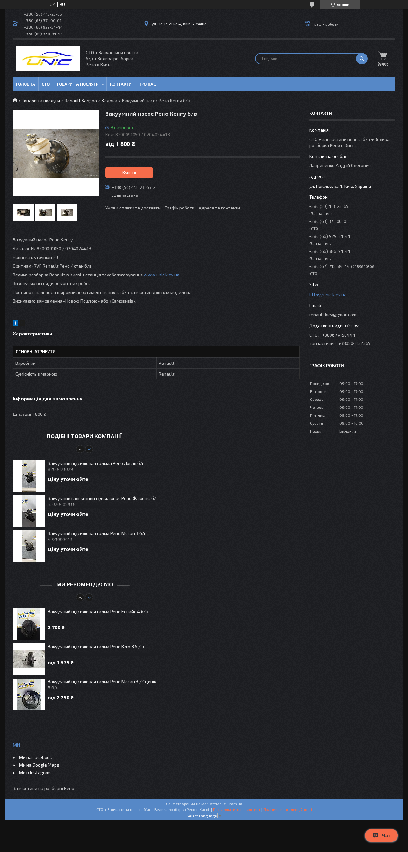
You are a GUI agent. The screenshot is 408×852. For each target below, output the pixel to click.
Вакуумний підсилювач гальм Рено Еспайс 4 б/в (98, 611)
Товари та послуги (77, 84)
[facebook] (15, 324)
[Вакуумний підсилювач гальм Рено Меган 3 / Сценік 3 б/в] (29, 694)
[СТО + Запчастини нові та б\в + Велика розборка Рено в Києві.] (48, 58)
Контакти (121, 84)
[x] (22, 324)
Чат (386, 835)
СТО (46, 84)
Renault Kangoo (81, 100)
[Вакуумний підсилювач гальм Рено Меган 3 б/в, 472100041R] (29, 546)
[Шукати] (362, 58)
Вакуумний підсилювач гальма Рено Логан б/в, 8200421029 (97, 466)
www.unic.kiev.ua (161, 274)
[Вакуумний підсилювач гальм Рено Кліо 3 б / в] (29, 659)
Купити (129, 172)
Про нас (147, 84)
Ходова (109, 100)
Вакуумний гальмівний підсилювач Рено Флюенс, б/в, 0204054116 (102, 501)
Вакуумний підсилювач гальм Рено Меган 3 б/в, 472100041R (98, 536)
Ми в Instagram (35, 772)
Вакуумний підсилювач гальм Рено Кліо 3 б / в (96, 646)
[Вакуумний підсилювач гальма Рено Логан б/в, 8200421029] (29, 476)
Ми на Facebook (35, 757)
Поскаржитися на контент (236, 809)
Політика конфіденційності (287, 809)
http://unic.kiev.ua (327, 294)
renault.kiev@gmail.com (332, 314)
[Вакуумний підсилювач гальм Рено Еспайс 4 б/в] (29, 624)
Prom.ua (235, 803)
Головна (25, 84)
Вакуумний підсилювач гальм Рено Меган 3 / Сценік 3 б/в (102, 684)
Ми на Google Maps (39, 765)
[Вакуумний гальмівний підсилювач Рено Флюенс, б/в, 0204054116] (29, 511)
